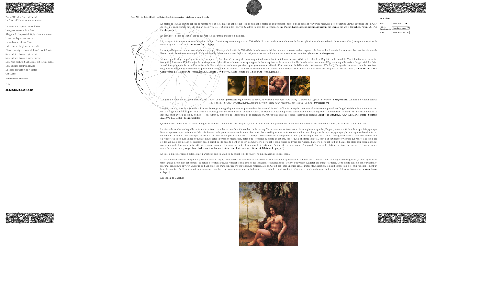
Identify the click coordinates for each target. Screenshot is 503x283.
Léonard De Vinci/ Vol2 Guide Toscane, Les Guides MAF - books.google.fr (243, 71)
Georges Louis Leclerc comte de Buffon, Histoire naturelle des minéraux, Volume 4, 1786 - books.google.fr (233, 148)
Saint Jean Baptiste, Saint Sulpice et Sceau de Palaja (29, 62)
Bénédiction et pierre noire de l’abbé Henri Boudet (29, 50)
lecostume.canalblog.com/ (321, 53)
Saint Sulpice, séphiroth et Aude (20, 65)
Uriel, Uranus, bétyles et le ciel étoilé (22, 46)
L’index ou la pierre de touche (19, 38)
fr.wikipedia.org (233, 99)
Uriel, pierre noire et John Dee (20, 30)
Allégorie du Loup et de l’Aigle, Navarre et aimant (29, 34)
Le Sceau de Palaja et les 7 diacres (21, 69)
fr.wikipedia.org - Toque (201, 44)
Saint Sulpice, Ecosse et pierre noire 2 (23, 58)
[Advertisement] (24, 241)
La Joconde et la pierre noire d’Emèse (23, 26)
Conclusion (11, 73)
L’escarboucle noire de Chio (18, 42)
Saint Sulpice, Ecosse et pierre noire (22, 54)
